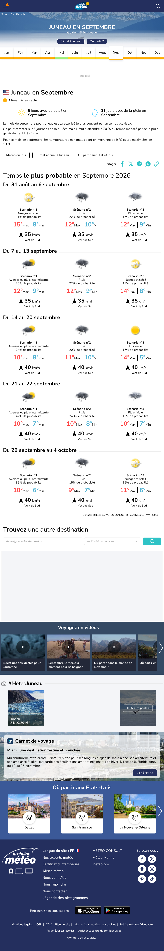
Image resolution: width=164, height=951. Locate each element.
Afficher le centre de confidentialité (99, 930)
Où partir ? (97, 41)
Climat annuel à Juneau (52, 155)
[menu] (6, 6)
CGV (49, 924)
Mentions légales (22, 924)
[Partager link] (156, 164)
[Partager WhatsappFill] (148, 164)
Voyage (4, 14)
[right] (161, 648)
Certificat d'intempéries (61, 864)
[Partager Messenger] (139, 164)
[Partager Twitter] (130, 164)
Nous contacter (54, 891)
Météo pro (100, 864)
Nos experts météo (57, 857)
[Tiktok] (152, 879)
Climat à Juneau (70, 41)
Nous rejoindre (54, 884)
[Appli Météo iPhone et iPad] (88, 910)
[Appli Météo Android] (117, 910)
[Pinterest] (142, 879)
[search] (158, 6)
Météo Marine (103, 857)
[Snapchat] (142, 869)
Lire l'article (145, 773)
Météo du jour (16, 155)
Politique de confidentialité (136, 924)
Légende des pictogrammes (65, 897)
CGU (39, 924)
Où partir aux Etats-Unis (95, 155)
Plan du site (62, 924)
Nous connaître (54, 877)
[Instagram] (152, 869)
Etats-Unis (15, 14)
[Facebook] (142, 859)
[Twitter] (152, 859)
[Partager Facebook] (122, 164)
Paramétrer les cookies (60, 930)
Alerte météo (53, 871)
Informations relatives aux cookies (95, 924)
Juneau (26, 14)
